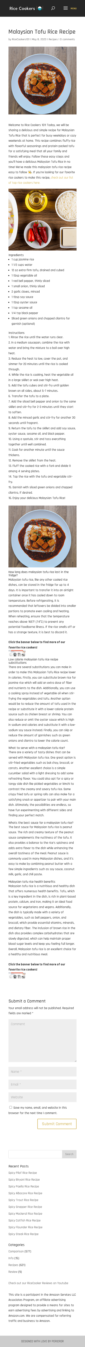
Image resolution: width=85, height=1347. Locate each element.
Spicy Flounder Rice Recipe (25, 1227)
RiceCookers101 (21, 39)
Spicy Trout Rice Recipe (23, 1200)
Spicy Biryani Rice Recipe (24, 1180)
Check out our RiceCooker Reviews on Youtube (38, 1283)
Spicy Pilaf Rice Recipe (22, 1173)
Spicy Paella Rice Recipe (23, 1186)
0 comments (67, 39)
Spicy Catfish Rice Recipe (24, 1220)
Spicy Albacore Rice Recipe (25, 1193)
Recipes (53, 39)
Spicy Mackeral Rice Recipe (25, 1214)
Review (12, 1272)
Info (11, 1258)
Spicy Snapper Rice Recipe (25, 1207)
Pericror (58, 1341)
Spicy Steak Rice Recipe (23, 1234)
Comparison (16, 1251)
